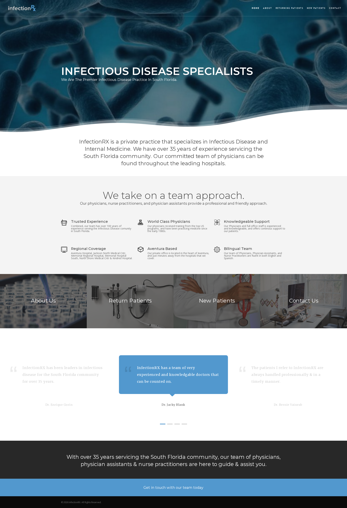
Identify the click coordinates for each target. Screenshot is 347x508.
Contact (335, 8)
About (267, 8)
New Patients (316, 8)
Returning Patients (289, 8)
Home (255, 8)
